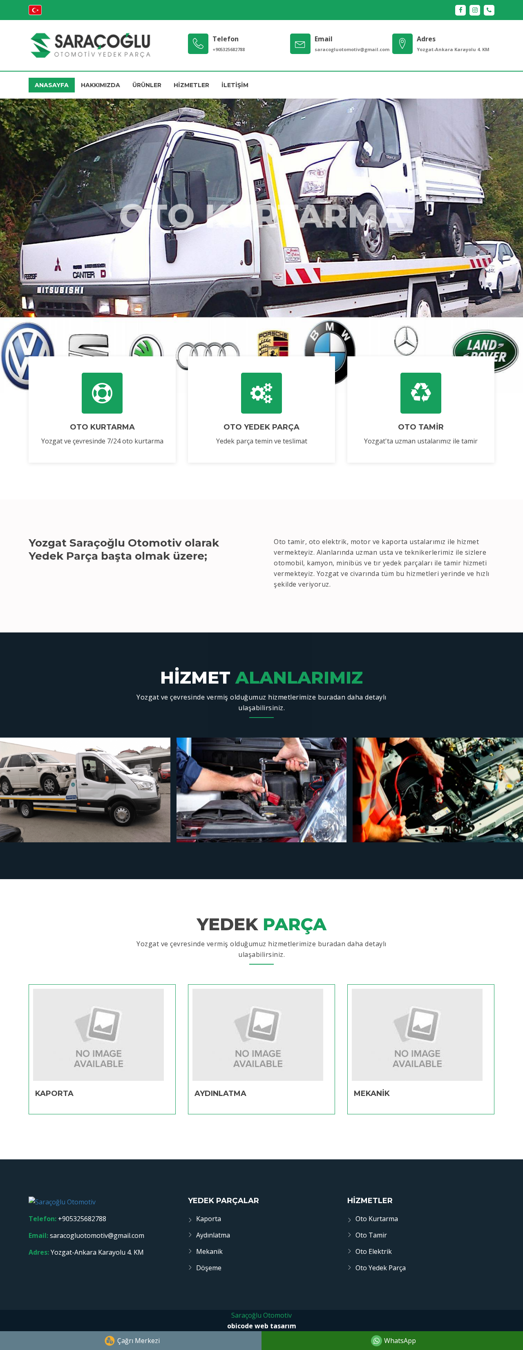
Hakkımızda (100, 85)
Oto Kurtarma (376, 1218)
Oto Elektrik (373, 1251)
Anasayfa (52, 85)
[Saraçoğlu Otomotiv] (90, 45)
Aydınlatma (213, 1235)
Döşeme (208, 1267)
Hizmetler (191, 85)
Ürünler (146, 85)
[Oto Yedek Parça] (261, 393)
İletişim (234, 85)
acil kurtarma (262, 259)
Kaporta (208, 1218)
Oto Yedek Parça (380, 1267)
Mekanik (209, 1251)
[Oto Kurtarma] (102, 393)
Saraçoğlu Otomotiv (261, 1315)
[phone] (489, 10)
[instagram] (474, 10)
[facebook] (460, 10)
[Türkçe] (35, 12)
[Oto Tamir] (420, 393)
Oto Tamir (371, 1235)
